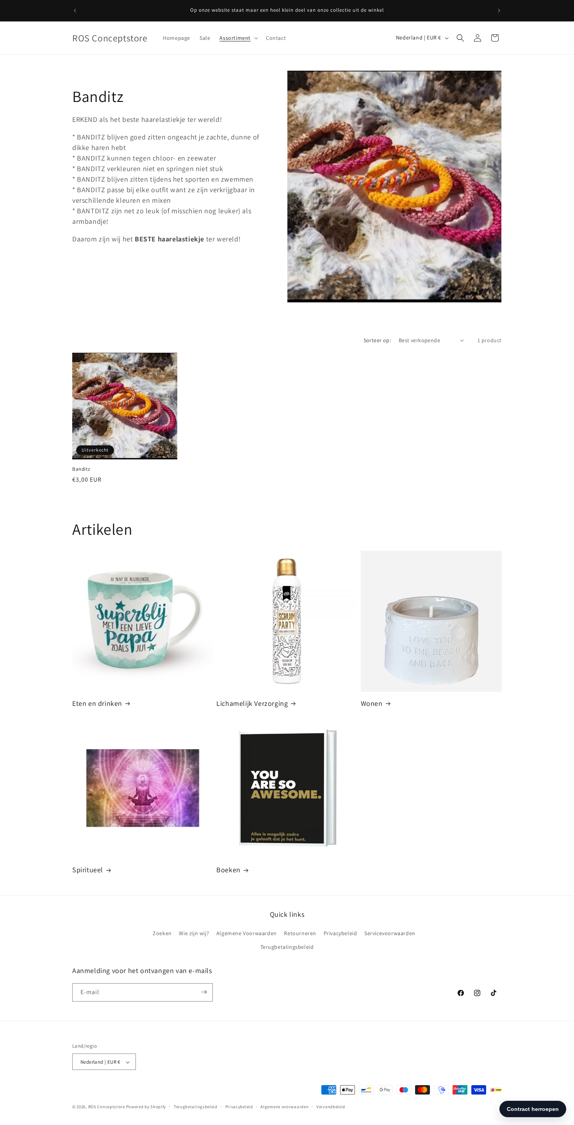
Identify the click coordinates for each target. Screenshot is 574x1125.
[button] (238, 38)
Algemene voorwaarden (284, 1106)
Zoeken (162, 933)
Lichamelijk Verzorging (252, 703)
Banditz (81, 469)
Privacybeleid (340, 933)
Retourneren (300, 933)
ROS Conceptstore (106, 1107)
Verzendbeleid (330, 1106)
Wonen (372, 703)
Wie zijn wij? (194, 933)
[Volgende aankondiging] (499, 10)
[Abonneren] (203, 992)
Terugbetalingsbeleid (287, 947)
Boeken (228, 869)
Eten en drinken (97, 703)
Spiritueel (87, 869)
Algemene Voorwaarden (246, 933)
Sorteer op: (377, 340)
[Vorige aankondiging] (75, 10)
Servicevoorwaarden (389, 933)
